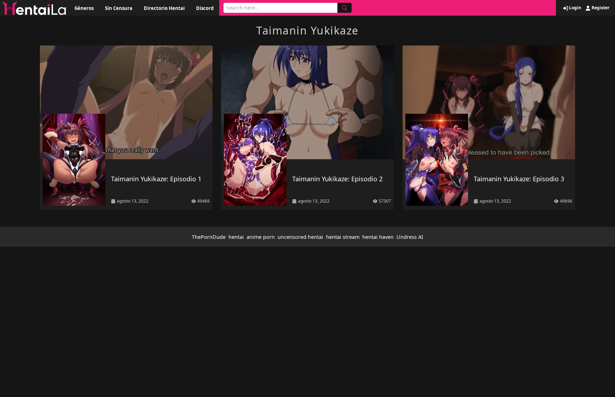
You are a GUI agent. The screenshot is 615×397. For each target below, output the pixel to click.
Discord (205, 8)
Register (599, 8)
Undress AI (409, 237)
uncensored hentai (300, 237)
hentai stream (342, 237)
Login (574, 8)
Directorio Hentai (164, 8)
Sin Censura (118, 8)
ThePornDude (209, 237)
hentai (236, 237)
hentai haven (378, 237)
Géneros (84, 8)
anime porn (261, 237)
